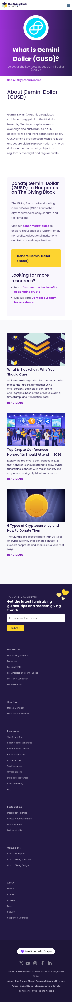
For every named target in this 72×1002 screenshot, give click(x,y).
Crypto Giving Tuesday (19, 859)
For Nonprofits (14, 667)
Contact (11, 894)
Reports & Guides (16, 754)
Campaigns (14, 847)
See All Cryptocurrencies (24, 80)
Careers (11, 900)
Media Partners (14, 824)
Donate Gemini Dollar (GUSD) (33, 258)
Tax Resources (14, 766)
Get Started (13, 649)
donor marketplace (35, 226)
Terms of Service (45, 981)
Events (10, 888)
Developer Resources (17, 777)
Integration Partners (17, 812)
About (10, 882)
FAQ (9, 789)
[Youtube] (28, 963)
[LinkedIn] (50, 963)
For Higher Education (17, 678)
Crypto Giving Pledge (18, 865)
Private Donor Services (18, 713)
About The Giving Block (20, 981)
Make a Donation (15, 707)
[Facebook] (42, 963)
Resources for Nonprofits (19, 742)
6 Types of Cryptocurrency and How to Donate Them (33, 528)
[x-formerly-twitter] (21, 963)
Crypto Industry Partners (19, 818)
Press (9, 906)
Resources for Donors (18, 748)
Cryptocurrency (15, 783)
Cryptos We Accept (43, 990)
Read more (15, 403)
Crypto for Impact (16, 853)
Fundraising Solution (17, 655)
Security (11, 911)
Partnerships (14, 807)
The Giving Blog (15, 737)
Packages (12, 661)
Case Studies (14, 760)
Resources (13, 731)
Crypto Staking (14, 771)
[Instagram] (35, 963)
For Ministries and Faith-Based (22, 672)
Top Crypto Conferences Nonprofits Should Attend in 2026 (34, 452)
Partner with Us (14, 830)
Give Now (12, 702)
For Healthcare (14, 684)
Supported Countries (17, 917)
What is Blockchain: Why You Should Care (31, 372)
